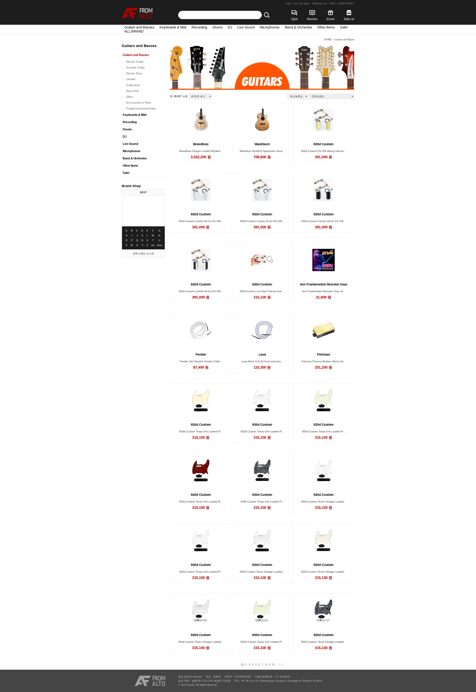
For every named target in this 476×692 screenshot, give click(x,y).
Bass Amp (132, 90)
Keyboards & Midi (173, 27)
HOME (328, 39)
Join (296, 3)
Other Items (326, 27)
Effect (129, 96)
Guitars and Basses (139, 27)
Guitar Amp (133, 85)
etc (153, 245)
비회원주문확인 (345, 3)
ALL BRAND (134, 31)
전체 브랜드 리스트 (143, 253)
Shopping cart (320, 3)
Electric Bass (134, 73)
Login (288, 3)
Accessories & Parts (138, 102)
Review (312, 19)
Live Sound (246, 27)
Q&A (294, 19)
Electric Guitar (135, 61)
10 (273, 664)
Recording (199, 27)
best (159, 245)
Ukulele (130, 79)
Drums (218, 27)
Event (331, 19)
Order (333, 3)
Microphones (270, 27)
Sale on (349, 19)
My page (305, 3)
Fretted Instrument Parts (141, 108)
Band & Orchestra (298, 27)
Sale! (344, 27)
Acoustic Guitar (135, 67)
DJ (230, 27)
